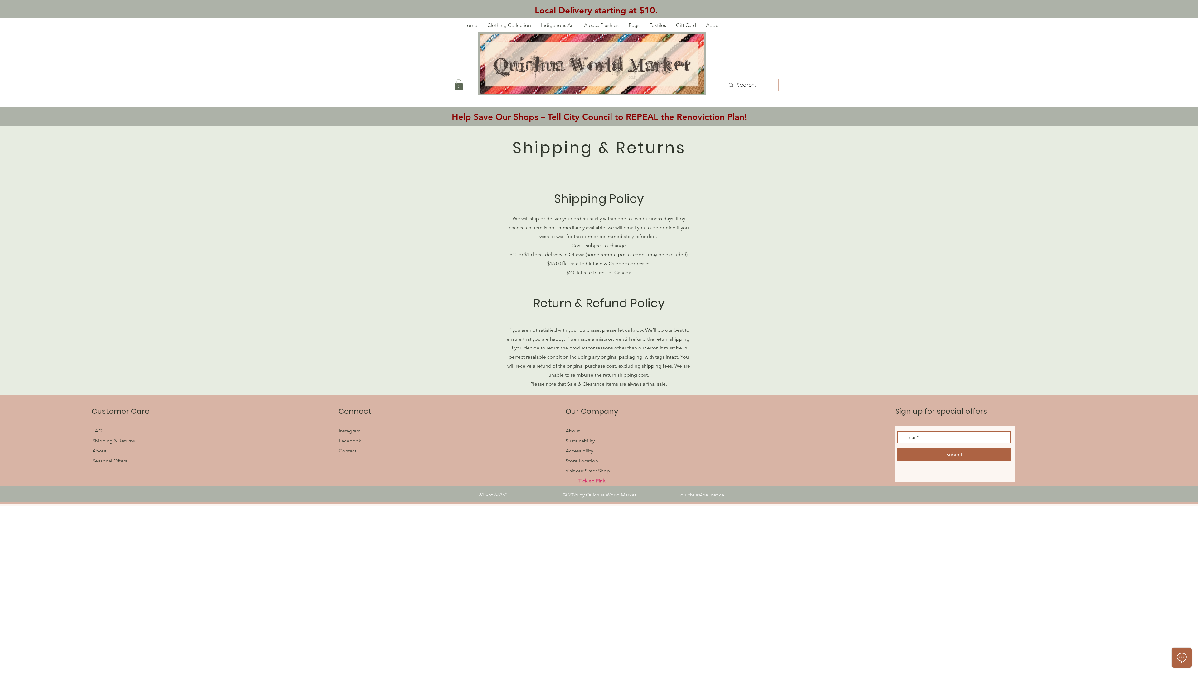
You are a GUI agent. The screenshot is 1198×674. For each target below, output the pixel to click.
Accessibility (579, 451)
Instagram (350, 431)
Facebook (351, 441)
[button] (459, 84)
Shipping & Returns (113, 441)
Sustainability (580, 441)
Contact (347, 451)
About (99, 451)
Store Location (582, 461)
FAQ (98, 431)
